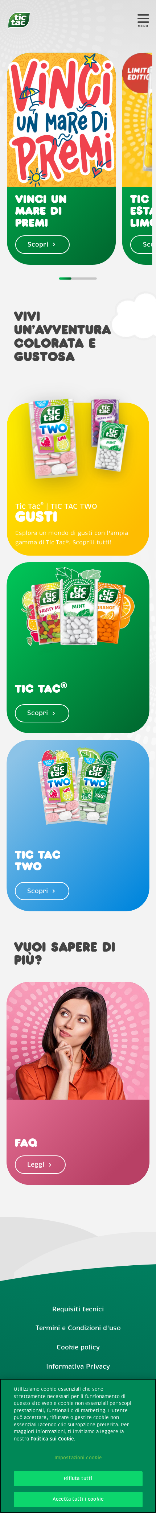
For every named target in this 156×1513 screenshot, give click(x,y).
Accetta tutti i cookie (78, 1499)
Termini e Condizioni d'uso (78, 1328)
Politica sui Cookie (52, 1439)
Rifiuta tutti (78, 1478)
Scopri (38, 244)
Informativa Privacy (78, 1366)
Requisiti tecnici (78, 1309)
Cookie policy (78, 1347)
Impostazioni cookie (78, 1458)
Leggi (35, 1164)
